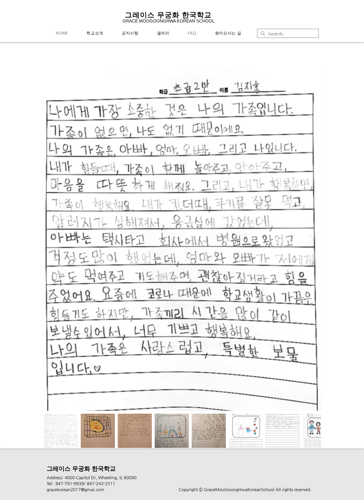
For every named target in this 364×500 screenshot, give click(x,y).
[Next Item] (311, 239)
